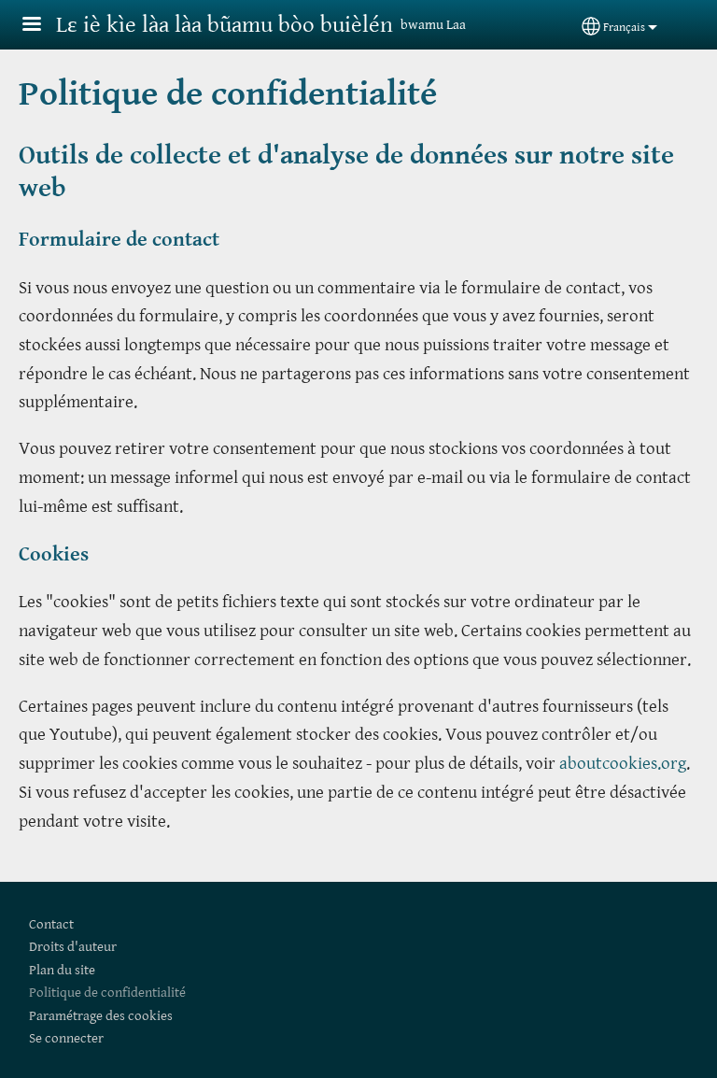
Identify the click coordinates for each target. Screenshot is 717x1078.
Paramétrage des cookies (101, 1016)
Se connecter (66, 1038)
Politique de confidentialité (107, 992)
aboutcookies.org (622, 763)
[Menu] (42, 25)
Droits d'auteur (73, 947)
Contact (51, 924)
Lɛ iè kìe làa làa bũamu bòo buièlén (224, 24)
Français (624, 28)
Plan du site (62, 970)
